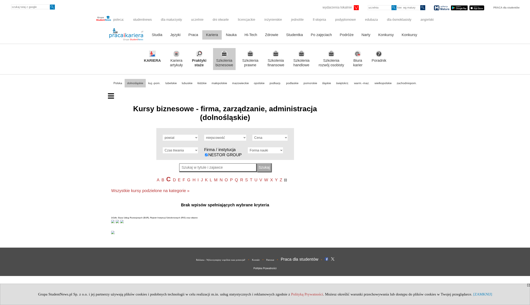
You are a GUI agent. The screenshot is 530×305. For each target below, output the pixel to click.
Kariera (212, 35)
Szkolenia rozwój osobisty (331, 62)
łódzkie (202, 83)
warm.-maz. (362, 83)
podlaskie (292, 83)
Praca (193, 35)
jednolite (297, 19)
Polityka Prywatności (265, 268)
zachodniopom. (407, 83)
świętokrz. (342, 83)
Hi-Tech (251, 35)
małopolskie (219, 83)
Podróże (347, 35)
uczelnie (197, 19)
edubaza (371, 19)
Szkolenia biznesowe (224, 62)
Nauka (231, 35)
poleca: (118, 19)
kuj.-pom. (154, 83)
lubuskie (187, 83)
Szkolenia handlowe (301, 62)
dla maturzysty (171, 19)
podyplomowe (345, 19)
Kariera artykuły (176, 62)
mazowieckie (240, 83)
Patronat (270, 260)
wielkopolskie (383, 83)
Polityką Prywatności (307, 294)
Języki (175, 35)
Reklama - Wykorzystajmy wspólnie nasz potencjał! (220, 260)
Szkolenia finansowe (275, 62)
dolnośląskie (135, 83)
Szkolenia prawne (250, 62)
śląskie (326, 83)
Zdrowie (271, 35)
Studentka (294, 35)
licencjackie (246, 19)
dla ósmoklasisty (399, 19)
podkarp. (275, 83)
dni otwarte (221, 19)
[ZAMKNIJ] (482, 294)
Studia (157, 35)
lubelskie (171, 83)
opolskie (259, 83)
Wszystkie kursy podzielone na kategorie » (150, 190)
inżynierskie (273, 19)
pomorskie (310, 83)
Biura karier (358, 62)
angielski (427, 19)
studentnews (142, 19)
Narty (365, 35)
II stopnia (319, 19)
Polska (117, 83)
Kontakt (256, 260)
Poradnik (379, 60)
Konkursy (386, 35)
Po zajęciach (321, 35)
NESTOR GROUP (225, 154)
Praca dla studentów (299, 259)
